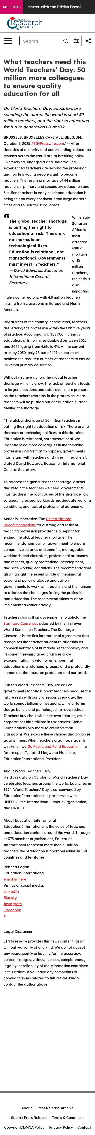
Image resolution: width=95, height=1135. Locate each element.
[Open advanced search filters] (76, 41)
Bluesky (10, 897)
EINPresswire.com (48, 143)
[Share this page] (88, 40)
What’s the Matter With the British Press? (44, 7)
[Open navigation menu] (8, 40)
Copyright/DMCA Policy (24, 1127)
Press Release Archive (55, 1108)
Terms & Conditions (68, 1117)
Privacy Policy (61, 1127)
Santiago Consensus (21, 623)
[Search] (65, 41)
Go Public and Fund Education (53, 746)
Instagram (13, 904)
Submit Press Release (29, 1117)
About (26, 1108)
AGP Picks (12, 7)
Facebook (12, 910)
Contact (84, 1127)
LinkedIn (11, 891)
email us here (15, 879)
